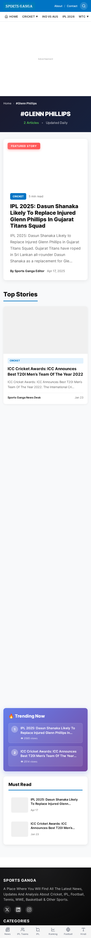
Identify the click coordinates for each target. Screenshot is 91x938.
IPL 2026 (68, 16)
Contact (72, 6)
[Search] (84, 6)
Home (7, 103)
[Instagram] (29, 909)
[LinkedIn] (18, 909)
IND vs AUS (50, 16)
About (58, 6)
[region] (45, 59)
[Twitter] (7, 909)
